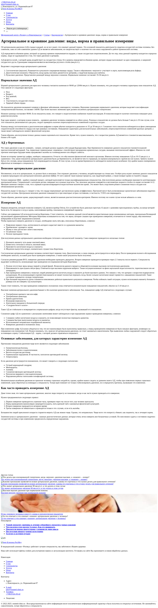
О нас (8, 15)
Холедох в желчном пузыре (18, 534)
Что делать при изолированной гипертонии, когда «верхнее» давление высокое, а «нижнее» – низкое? (44, 479)
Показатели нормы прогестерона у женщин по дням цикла (32, 529)
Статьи (47, 35)
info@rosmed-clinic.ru (10, 4)
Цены (8, 22)
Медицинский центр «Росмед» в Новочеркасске (21, 35)
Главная (9, 13)
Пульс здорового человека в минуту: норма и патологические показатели (32, 514)
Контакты (10, 24)
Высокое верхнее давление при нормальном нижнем (23, 493)
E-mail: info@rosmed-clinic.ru (14, 588)
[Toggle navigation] (7, 31)
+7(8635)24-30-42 (8, 2)
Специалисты (12, 17)
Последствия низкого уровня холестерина (24, 531)
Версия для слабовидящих (17, 28)
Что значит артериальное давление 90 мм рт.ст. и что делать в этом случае (32, 488)
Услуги (9, 20)
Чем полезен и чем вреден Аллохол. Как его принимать (30, 527)
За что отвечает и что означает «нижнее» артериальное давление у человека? (33, 518)
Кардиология (57, 35)
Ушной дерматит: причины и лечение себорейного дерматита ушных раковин (41, 525)
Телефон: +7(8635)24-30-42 (13, 593)
